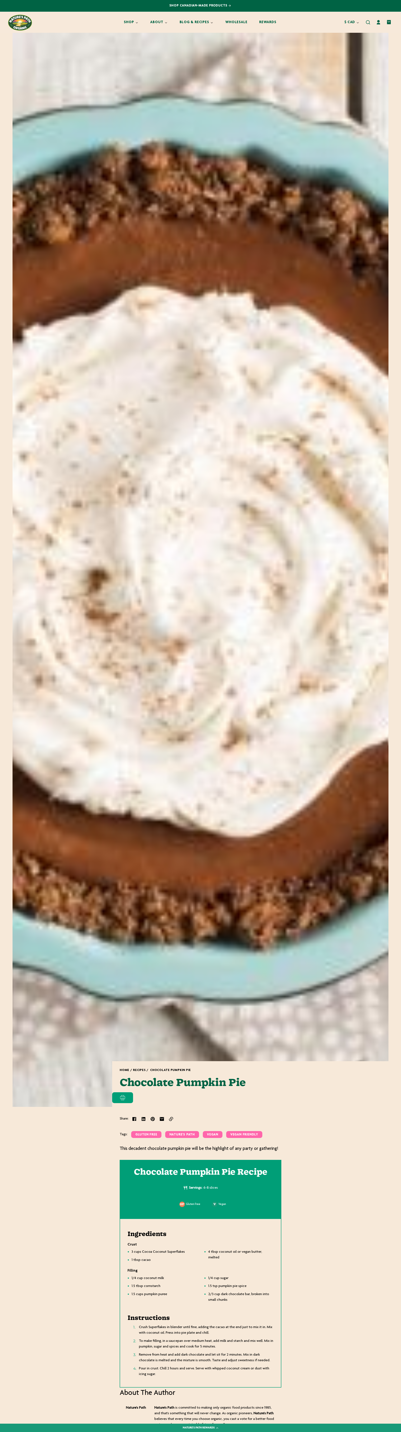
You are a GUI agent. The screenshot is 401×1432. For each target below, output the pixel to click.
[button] (368, 22)
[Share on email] (161, 1119)
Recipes (139, 1070)
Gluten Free (146, 1135)
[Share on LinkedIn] (143, 1119)
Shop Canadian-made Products (198, 6)
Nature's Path (182, 1135)
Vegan (212, 1135)
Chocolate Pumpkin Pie (170, 1070)
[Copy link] (171, 1119)
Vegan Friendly (244, 1135)
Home (124, 1070)
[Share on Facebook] (134, 1119)
